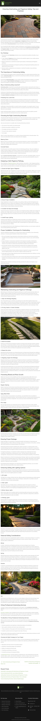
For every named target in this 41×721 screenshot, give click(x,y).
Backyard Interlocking (6, 701)
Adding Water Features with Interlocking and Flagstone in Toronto (14, 675)
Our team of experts (5, 612)
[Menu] (39, 3)
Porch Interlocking (5, 708)
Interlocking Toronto (6, 654)
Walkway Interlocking (6, 704)
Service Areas (33, 709)
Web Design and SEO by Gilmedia (20, 717)
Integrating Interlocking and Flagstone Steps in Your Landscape (13, 676)
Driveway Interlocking (6, 702)
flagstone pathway (12, 163)
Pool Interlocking (5, 710)
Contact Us (32, 703)
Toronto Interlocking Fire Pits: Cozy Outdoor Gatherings (12, 673)
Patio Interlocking (5, 706)
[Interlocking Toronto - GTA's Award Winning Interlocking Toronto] (6, 3)
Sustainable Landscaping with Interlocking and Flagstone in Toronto (14, 671)
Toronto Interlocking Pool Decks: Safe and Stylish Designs (12, 678)
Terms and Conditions (26, 719)
